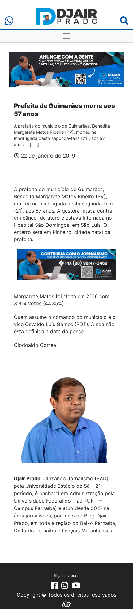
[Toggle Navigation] (66, 36)
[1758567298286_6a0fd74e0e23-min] (66, 269)
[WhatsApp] (9, 21)
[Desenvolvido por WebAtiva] (66, 604)
